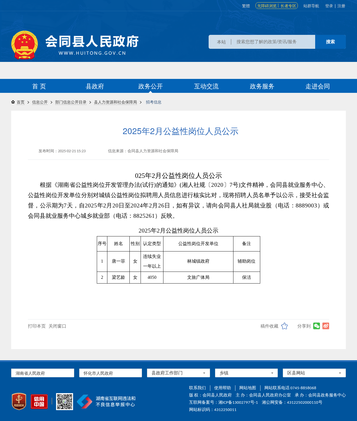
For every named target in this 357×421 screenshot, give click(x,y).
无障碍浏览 (267, 5)
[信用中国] (39, 401)
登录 (329, 5)
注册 (341, 5)
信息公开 (40, 102)
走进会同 (317, 85)
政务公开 (150, 85)
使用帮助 (222, 388)
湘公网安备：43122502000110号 (292, 403)
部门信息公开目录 (70, 102)
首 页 (39, 85)
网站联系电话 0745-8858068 (290, 388)
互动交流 (206, 85)
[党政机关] (19, 401)
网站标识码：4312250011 (213, 410)
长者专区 (288, 5)
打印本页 (37, 326)
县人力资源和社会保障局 (115, 102)
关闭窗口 (57, 326)
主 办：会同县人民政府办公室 (263, 395)
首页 (21, 102)
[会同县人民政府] (74, 45)
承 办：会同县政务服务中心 (320, 395)
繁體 (246, 5)
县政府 (95, 85)
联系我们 (197, 388)
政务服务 (262, 85)
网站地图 (247, 388)
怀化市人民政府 (98, 373)
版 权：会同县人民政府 (210, 395)
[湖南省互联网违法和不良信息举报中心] (106, 402)
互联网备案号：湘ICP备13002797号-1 (223, 403)
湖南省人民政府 (30, 373)
